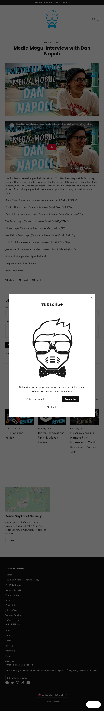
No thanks (52, 407)
